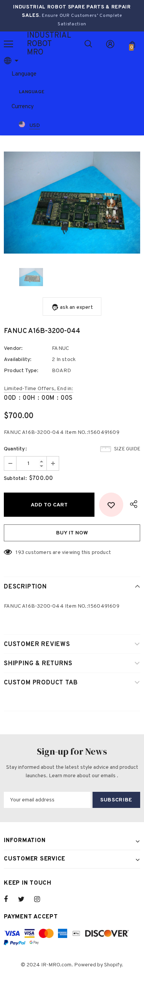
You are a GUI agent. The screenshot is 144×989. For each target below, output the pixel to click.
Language (24, 74)
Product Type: (21, 371)
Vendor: (13, 348)
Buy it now (72, 533)
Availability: (18, 359)
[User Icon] (110, 44)
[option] (72, 203)
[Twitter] (25, 899)
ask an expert (76, 307)
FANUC (60, 348)
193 (20, 552)
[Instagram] (41, 899)
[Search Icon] (88, 44)
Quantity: (15, 449)
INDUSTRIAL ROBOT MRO (36, 44)
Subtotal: (15, 478)
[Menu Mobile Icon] (8, 44)
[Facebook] (11, 899)
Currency (23, 106)
